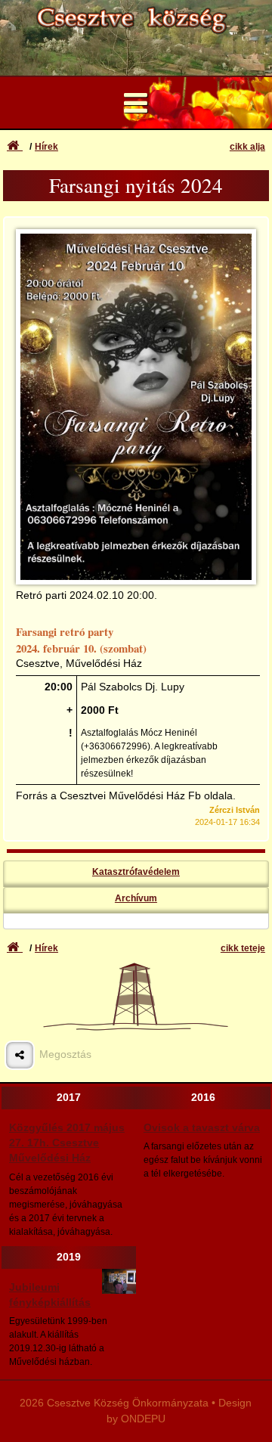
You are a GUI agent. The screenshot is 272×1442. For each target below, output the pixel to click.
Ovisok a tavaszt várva (202, 1127)
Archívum (136, 898)
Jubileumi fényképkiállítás (50, 1295)
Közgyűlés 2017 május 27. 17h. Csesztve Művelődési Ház (67, 1143)
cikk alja (247, 146)
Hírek (46, 146)
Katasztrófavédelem (136, 872)
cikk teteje (243, 948)
